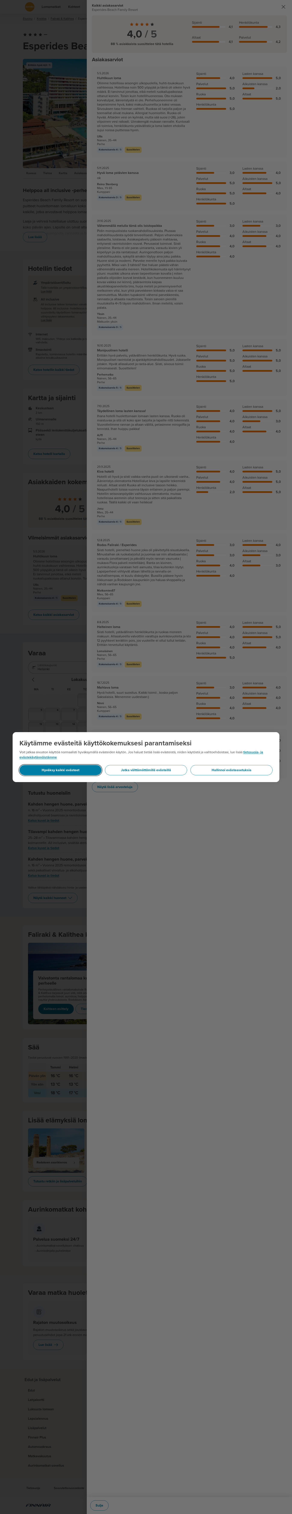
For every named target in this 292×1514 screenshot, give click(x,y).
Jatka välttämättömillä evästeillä (146, 770)
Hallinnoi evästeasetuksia (231, 770)
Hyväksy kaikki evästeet (60, 770)
